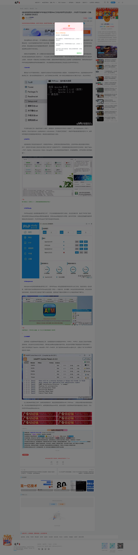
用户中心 (79, 53)
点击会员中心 (59, 48)
